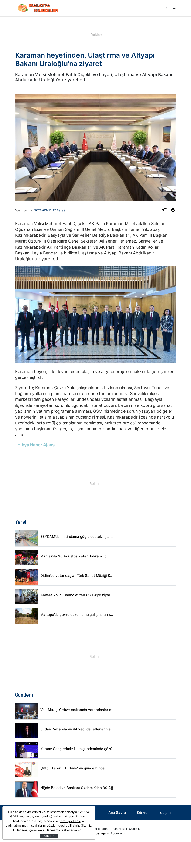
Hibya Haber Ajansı (96, 833)
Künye (142, 812)
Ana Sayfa (117, 812)
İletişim (164, 812)
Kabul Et (49, 836)
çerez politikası (70, 821)
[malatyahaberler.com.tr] (38, 8)
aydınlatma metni (18, 825)
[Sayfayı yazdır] (173, 210)
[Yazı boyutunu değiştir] (164, 210)
